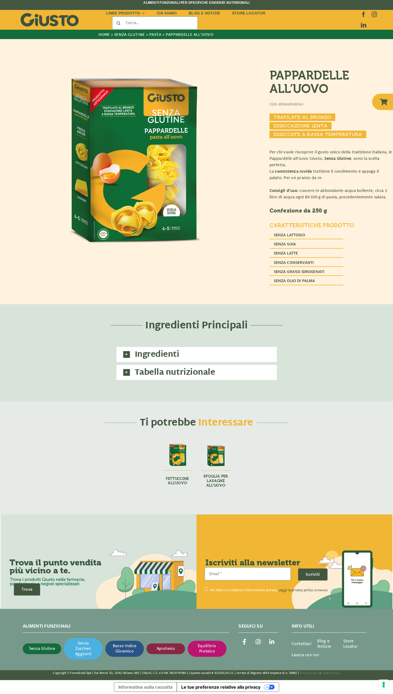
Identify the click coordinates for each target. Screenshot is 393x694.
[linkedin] (363, 25)
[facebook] (363, 14)
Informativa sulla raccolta (145, 687)
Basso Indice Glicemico (124, 648)
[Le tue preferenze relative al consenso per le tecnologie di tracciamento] (384, 685)
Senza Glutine (42, 648)
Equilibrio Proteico (207, 648)
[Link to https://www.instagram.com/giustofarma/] (258, 642)
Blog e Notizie (324, 644)
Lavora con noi (305, 655)
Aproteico (166, 648)
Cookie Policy (331, 673)
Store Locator (350, 644)
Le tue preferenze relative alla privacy (220, 687)
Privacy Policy (309, 673)
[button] (197, 354)
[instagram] (374, 14)
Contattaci (301, 643)
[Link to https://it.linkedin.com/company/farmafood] (272, 642)
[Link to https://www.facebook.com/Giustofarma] (244, 642)
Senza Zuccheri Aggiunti (83, 649)
